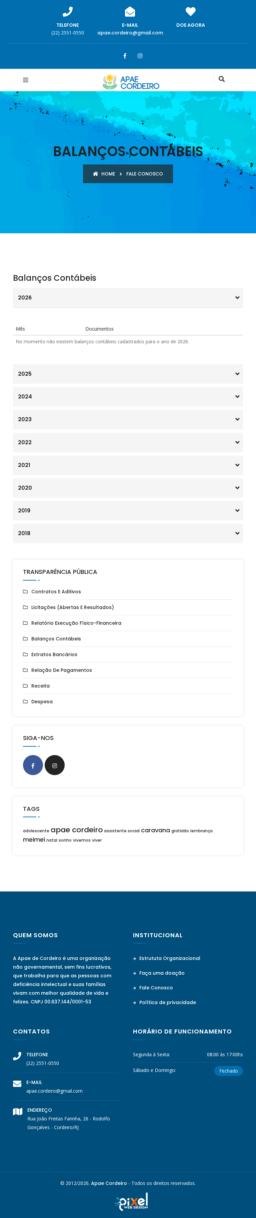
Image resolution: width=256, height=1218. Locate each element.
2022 (25, 442)
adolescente (36, 831)
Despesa (42, 701)
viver (97, 840)
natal (51, 840)
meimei (34, 839)
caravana (155, 830)
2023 (25, 419)
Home (107, 173)
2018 (24, 533)
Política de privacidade (167, 1002)
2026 (25, 297)
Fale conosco (144, 173)
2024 (25, 396)
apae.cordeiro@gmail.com (130, 32)
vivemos (82, 840)
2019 (24, 510)
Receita (40, 686)
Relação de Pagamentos (61, 670)
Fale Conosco (155, 987)
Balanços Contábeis (56, 638)
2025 (25, 374)
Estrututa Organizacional (169, 958)
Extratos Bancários (54, 654)
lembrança (201, 831)
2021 (24, 465)
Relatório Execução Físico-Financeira (76, 623)
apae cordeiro (77, 830)
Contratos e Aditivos (56, 591)
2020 (25, 488)
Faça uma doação (161, 973)
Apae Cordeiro (109, 1183)
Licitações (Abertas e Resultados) (72, 607)
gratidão (180, 831)
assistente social (122, 831)
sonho (65, 840)
